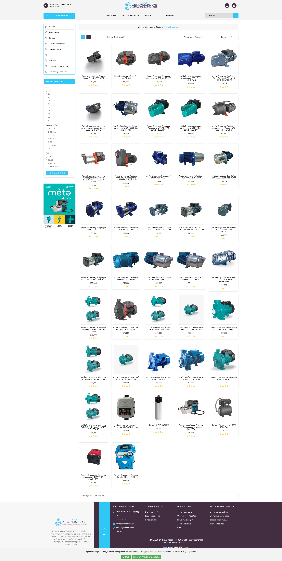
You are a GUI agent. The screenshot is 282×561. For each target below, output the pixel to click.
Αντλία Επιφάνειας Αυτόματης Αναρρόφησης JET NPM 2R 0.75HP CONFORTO (223, 78)
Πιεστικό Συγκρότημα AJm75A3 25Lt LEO (224, 426)
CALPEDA (51, 129)
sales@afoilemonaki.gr (125, 524)
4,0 (49, 104)
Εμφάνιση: (224, 37)
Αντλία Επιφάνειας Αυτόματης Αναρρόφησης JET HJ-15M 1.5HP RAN (191, 78)
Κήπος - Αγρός (53, 32)
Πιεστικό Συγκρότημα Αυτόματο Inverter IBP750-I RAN (126, 476)
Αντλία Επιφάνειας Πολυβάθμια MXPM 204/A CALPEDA (158, 279)
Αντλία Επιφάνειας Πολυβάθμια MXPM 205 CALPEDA (191, 279)
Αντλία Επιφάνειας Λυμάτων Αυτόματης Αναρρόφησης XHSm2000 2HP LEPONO (126, 178)
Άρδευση (51, 27)
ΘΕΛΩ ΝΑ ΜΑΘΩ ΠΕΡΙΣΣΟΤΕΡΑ (146, 557)
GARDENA (52, 132)
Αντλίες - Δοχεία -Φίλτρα (152, 27)
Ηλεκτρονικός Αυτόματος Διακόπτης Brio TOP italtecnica (126, 426)
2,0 (49, 101)
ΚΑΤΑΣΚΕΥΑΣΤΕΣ (152, 15)
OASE (50, 142)
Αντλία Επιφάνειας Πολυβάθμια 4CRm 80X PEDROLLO (191, 177)
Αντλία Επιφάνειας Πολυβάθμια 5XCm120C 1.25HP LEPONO (224, 177)
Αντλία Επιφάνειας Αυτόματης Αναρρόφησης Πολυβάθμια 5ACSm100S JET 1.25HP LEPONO (93, 179)
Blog (179, 528)
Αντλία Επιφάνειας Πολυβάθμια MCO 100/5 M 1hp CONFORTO (191, 229)
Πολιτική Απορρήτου (185, 520)
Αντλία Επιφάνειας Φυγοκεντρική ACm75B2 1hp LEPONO (126, 378)
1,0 (49, 117)
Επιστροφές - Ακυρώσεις (219, 516)
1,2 (49, 120)
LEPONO (51, 135)
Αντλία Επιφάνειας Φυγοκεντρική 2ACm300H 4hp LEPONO (191, 328)
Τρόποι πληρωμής (184, 512)
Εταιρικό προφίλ (151, 512)
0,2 (49, 91)
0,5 (49, 107)
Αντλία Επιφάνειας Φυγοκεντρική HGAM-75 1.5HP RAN (191, 378)
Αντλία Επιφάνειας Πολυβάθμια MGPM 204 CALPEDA (126, 279)
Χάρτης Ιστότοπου (217, 524)
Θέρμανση (52, 60)
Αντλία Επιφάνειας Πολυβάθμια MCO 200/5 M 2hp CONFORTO (93, 279)
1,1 (49, 94)
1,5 (49, 97)
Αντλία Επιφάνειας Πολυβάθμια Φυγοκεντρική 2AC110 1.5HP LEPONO (93, 329)
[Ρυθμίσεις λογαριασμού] (228, 5)
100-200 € (51, 163)
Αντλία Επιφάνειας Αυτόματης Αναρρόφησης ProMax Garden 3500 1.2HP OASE (93, 128)
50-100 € (51, 160)
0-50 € (50, 157)
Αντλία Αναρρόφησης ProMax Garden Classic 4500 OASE (93, 77)
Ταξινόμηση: (188, 37)
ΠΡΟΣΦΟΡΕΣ (111, 15)
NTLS (185, 542)
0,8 (49, 114)
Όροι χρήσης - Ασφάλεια (186, 516)
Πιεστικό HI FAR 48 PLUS (158, 425)
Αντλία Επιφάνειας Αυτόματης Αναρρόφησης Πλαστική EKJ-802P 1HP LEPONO (223, 128)
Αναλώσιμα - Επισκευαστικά (58, 66)
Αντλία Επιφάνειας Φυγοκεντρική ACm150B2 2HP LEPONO (224, 328)
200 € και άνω (53, 167)
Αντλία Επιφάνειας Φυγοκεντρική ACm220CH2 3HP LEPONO (93, 378)
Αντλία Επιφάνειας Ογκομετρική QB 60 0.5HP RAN (158, 177)
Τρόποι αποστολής (184, 524)
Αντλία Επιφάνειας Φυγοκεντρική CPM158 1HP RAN (159, 378)
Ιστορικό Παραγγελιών (218, 520)
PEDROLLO (52, 145)
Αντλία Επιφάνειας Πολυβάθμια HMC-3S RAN (93, 229)
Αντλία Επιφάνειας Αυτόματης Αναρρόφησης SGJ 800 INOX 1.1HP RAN (126, 128)
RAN (49, 148)
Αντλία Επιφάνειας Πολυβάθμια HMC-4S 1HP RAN (126, 229)
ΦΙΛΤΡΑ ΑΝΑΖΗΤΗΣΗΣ (57, 173)
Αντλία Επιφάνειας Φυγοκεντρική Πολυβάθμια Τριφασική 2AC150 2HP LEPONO (93, 427)
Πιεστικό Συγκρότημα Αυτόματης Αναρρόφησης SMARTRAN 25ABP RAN (93, 477)
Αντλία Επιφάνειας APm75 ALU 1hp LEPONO (126, 77)
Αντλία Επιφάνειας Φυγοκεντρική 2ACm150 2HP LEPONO (159, 328)
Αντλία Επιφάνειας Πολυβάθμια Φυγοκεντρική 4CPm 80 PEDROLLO (224, 279)
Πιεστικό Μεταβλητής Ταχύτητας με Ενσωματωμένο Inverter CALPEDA (191, 427)
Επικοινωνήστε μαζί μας (219, 512)
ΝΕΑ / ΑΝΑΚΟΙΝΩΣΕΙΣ (130, 15)
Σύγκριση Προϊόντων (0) (115, 37)
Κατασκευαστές (151, 520)
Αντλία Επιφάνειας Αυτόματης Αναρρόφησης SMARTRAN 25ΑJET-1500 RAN (158, 128)
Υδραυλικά (52, 55)
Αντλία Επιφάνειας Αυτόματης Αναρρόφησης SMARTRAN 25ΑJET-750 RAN (191, 128)
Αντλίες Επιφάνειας (171, 27)
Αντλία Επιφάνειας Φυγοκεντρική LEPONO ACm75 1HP (224, 378)
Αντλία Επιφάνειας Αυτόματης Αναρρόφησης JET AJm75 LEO (158, 77)
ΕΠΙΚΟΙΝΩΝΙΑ (170, 15)
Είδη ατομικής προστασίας (57, 72)
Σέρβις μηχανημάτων (153, 516)
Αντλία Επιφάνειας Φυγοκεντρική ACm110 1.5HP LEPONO (126, 328)
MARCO (51, 139)
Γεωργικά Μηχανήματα (56, 43)
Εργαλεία (51, 38)
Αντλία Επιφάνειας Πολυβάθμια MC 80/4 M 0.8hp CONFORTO (158, 229)
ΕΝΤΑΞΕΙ (126, 557)
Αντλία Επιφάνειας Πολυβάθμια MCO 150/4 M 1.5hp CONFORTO (224, 230)
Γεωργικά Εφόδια (54, 49)
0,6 (49, 110)
